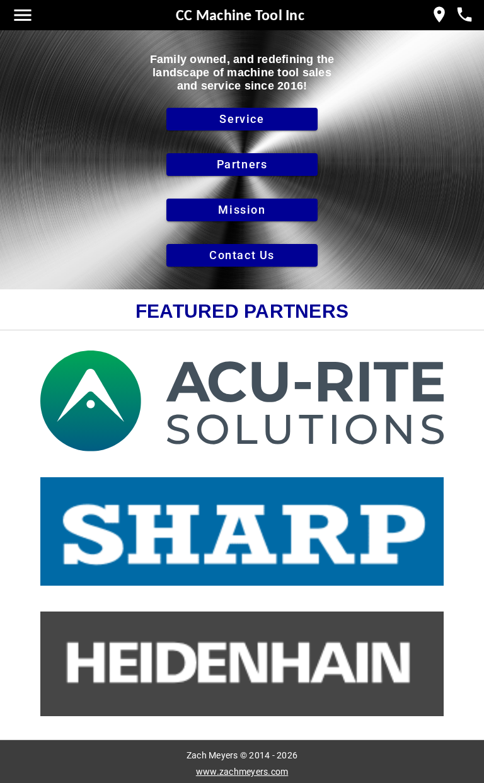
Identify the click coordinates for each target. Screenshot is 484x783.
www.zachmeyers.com (242, 772)
